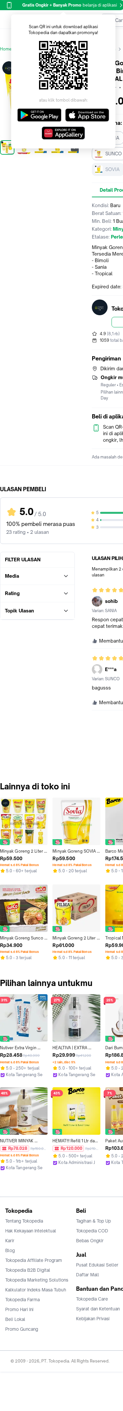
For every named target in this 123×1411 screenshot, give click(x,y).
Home (6, 49)
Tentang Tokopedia (24, 1221)
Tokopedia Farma (22, 1299)
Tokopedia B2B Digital (27, 1270)
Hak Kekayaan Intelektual (30, 1230)
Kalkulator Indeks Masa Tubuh (35, 1289)
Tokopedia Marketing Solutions (36, 1280)
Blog (10, 1250)
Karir (9, 1240)
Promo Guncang (21, 1329)
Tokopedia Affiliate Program (33, 1260)
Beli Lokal (15, 1319)
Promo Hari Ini (19, 1309)
